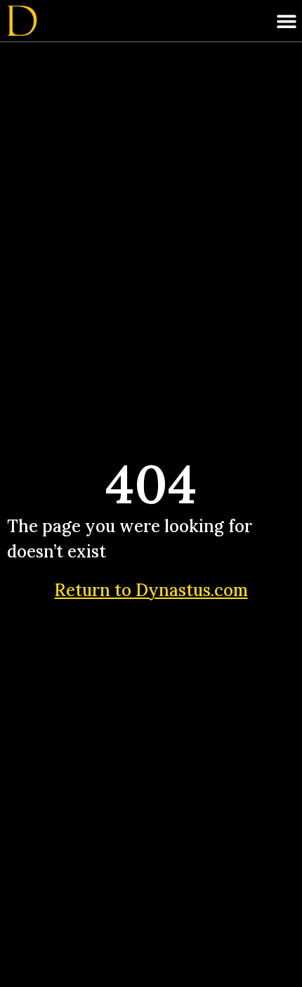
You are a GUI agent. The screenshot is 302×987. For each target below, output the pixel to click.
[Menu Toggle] (286, 21)
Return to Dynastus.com (151, 590)
